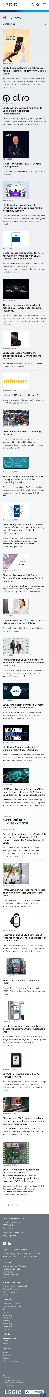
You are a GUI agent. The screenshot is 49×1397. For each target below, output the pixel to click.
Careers (6, 1358)
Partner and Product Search (15, 1286)
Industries (7, 1299)
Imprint (5, 1375)
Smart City (7, 1314)
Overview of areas (11, 1303)
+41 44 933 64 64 (16, 1232)
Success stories (9, 1337)
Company (7, 1348)
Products (7, 1262)
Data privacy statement (12, 1380)
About (5, 1352)
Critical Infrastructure (12, 1306)
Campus (6, 1329)
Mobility (6, 1320)
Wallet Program (10, 1291)
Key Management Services (14, 1266)
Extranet (6, 1294)
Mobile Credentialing (12, 1268)
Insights (6, 1334)
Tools (5, 1277)
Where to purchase (11, 1360)
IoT (4, 1309)
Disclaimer (7, 1377)
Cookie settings (8, 1385)
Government (8, 1326)
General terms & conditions (13, 1382)
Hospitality (7, 1323)
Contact (6, 1355)
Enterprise (7, 1317)
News (5, 1343)
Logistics (6, 1312)
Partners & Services (11, 1282)
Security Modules (10, 1274)
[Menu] (44, 4)
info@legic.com (9, 1235)
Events (6, 1340)
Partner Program (10, 1289)
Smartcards (8, 1271)
